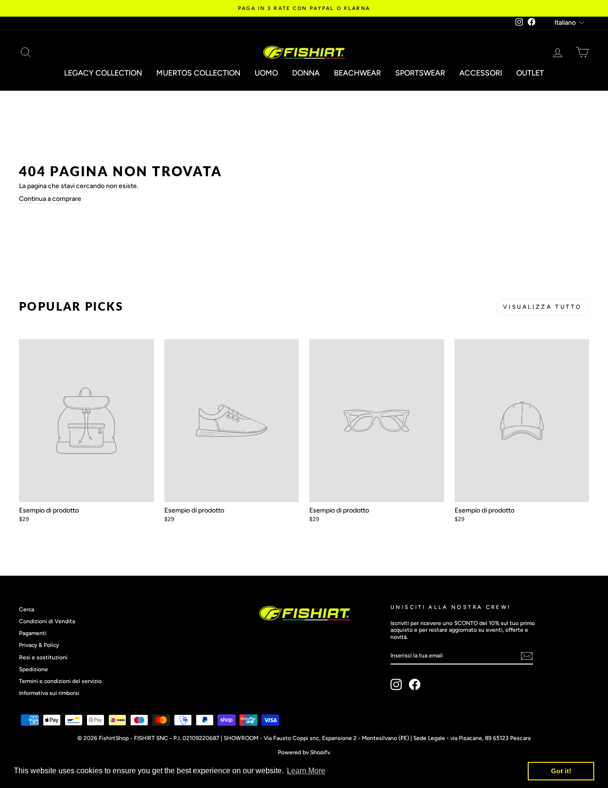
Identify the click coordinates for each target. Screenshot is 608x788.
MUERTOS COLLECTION (198, 72)
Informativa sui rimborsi (49, 693)
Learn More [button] (306, 771)
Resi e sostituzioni (43, 657)
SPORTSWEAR (420, 72)
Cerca (26, 609)
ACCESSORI (480, 72)
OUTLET (530, 72)
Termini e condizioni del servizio (60, 681)
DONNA (306, 72)
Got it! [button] (561, 771)
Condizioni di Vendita (47, 621)
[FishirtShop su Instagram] (396, 684)
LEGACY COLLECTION (103, 72)
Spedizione (33, 669)
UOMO (266, 72)
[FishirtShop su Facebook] (414, 684)
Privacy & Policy (39, 645)
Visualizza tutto (542, 307)
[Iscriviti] (527, 656)
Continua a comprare (50, 199)
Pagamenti (33, 633)
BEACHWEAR (357, 72)
